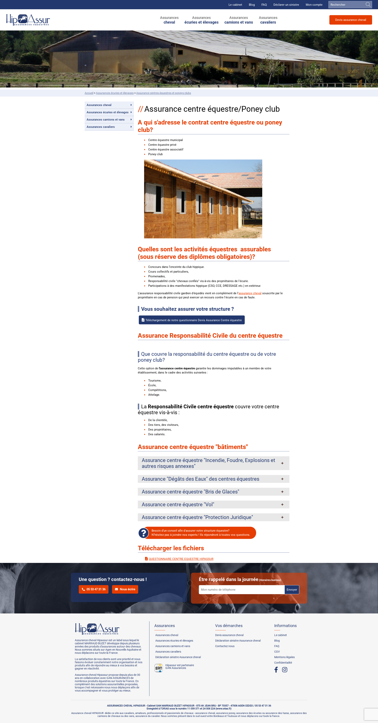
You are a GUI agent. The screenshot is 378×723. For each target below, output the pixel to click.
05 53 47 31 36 (96, 589)
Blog (252, 4)
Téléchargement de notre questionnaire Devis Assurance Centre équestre (193, 320)
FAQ (264, 4)
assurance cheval (250, 293)
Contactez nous (224, 646)
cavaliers (101, 127)
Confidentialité (283, 662)
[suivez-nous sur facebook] (278, 669)
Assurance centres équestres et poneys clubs (163, 93)
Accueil (89, 93)
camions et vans (106, 119)
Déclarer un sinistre (286, 4)
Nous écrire (127, 589)
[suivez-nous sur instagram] (286, 669)
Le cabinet (235, 4)
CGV (277, 651)
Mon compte (314, 4)
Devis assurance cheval (350, 20)
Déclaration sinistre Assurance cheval (178, 657)
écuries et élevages (115, 93)
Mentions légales (284, 657)
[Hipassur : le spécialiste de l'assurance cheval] (28, 20)
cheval (99, 105)
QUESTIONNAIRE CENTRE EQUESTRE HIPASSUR (181, 559)
